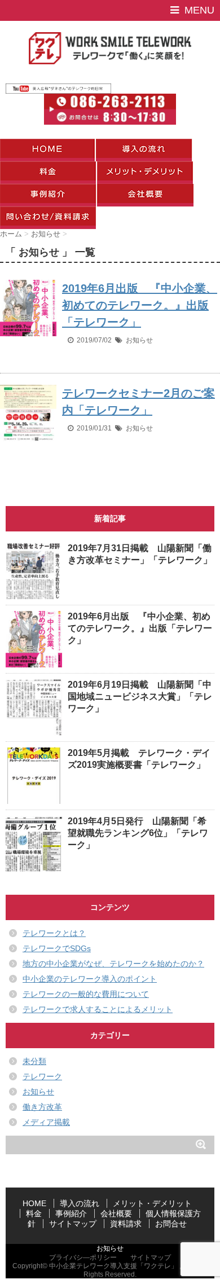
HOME (34, 1203)
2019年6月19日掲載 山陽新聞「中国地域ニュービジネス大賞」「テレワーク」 (140, 696)
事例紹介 (71, 1213)
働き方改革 (42, 1106)
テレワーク (42, 1076)
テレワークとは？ (54, 933)
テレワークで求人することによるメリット (98, 1009)
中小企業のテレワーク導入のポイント (90, 978)
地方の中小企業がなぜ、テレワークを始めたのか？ (113, 963)
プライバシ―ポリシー (83, 1257)
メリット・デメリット (152, 1203)
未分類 (34, 1061)
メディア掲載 (46, 1122)
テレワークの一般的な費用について (86, 994)
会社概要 (116, 1213)
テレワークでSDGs (57, 948)
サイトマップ (72, 1223)
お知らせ (139, 340)
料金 (34, 1213)
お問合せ (171, 1223)
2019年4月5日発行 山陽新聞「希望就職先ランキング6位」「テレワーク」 (138, 833)
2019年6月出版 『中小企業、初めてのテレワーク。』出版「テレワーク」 (139, 305)
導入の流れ (79, 1203)
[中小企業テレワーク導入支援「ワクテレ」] (110, 48)
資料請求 (126, 1223)
